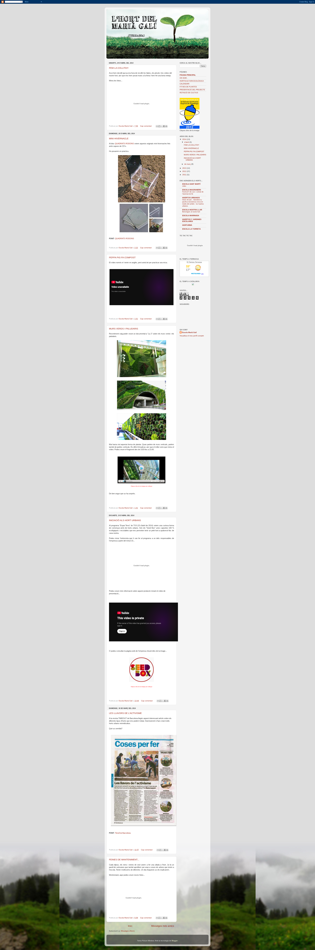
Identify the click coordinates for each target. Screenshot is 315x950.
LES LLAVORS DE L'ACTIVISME (125, 713)
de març (187, 164)
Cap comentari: (146, 126)
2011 (184, 175)
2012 (184, 171)
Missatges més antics (162, 926)
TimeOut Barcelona (123, 833)
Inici (130, 926)
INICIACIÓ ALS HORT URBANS (125, 520)
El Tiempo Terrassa (194, 262)
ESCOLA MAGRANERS (191, 190)
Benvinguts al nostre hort (191, 212)
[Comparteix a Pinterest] (166, 126)
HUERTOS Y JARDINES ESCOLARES (191, 220)
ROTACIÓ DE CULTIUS (189, 93)
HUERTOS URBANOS (191, 198)
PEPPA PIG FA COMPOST (122, 257)
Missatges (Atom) (128, 931)
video (184, 186)
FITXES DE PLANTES (188, 87)
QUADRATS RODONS (124, 144)
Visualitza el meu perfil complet (192, 336)
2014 (184, 139)
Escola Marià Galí (189, 332)
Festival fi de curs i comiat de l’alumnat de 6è (192, 193)
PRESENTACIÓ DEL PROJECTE (192, 90)
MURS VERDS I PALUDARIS (123, 328)
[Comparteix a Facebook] (164, 126)
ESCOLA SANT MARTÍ (191, 184)
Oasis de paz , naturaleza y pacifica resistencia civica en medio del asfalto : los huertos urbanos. (193, 203)
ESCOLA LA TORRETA (191, 229)
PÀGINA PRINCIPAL (188, 75)
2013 (184, 168)
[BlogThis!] (159, 126)
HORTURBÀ (187, 225)
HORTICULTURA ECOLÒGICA (192, 81)
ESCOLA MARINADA (190, 216)
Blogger (175, 941)
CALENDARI (184, 84)
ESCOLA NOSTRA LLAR (192, 210)
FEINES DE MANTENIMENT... (124, 859)
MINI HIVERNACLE (118, 138)
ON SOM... (184, 78)
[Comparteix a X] (161, 126)
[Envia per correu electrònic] (157, 126)
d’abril (186, 142)
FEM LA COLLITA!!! (118, 68)
